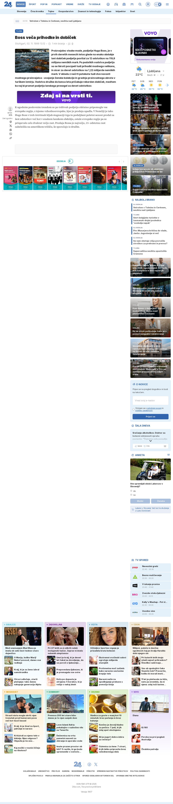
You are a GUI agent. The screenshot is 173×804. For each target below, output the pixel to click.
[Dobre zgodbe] (108, 4)
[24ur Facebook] (89, 764)
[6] (70, 178)
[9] (114, 178)
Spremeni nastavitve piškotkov (112, 771)
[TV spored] (124, 4)
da (134, 491)
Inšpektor (121, 11)
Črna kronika (37, 11)
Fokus (108, 11)
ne (134, 495)
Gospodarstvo (66, 11)
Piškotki (90, 771)
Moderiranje (78, 771)
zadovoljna (55, 624)
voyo (136, 692)
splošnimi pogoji (154, 408)
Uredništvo (43, 771)
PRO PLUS (56, 771)
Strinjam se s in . (149, 409)
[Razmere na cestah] (132, 4)
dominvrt (54, 692)
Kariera (65, 771)
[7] (84, 178)
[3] (25, 178)
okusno (95, 692)
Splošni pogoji (36, 776)
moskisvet (12, 692)
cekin (137, 624)
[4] (40, 178)
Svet (132, 11)
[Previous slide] (119, 161)
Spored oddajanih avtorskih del (98, 776)
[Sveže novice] (17, 21)
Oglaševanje (29, 771)
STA (10, 115)
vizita (94, 624)
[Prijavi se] (148, 4)
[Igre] (116, 4)
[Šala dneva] (164, 446)
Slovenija (21, 11)
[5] (55, 178)
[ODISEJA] (65, 161)
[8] (99, 178)
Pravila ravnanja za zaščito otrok (62, 776)
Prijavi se (150, 416)
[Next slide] (124, 161)
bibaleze (11, 624)
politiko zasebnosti (143, 410)
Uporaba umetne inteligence (130, 776)
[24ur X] (96, 764)
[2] (11, 178)
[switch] (158, 4)
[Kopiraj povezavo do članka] (11, 138)
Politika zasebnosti (140, 771)
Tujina (51, 11)
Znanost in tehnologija (89, 11)
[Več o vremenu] (166, 85)
